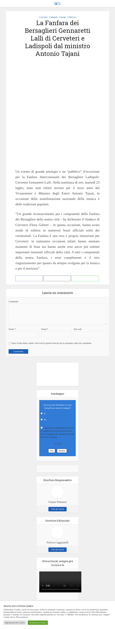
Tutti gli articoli (57, 509)
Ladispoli (53, 17)
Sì (45, 414)
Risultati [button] (62, 451)
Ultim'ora (72, 17)
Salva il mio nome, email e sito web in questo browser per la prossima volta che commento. (51, 343)
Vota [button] (51, 451)
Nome (12, 329)
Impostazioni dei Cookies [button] (15, 623)
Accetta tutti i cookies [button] (37, 623)
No (45, 420)
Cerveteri (43, 17)
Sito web (78, 329)
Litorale (62, 17)
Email (44, 329)
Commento (13, 301)
